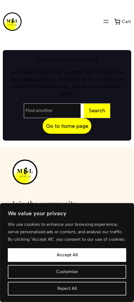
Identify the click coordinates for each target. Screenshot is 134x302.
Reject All (67, 288)
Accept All (67, 255)
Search (97, 110)
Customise (67, 271)
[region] (67, 252)
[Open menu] (106, 21)
